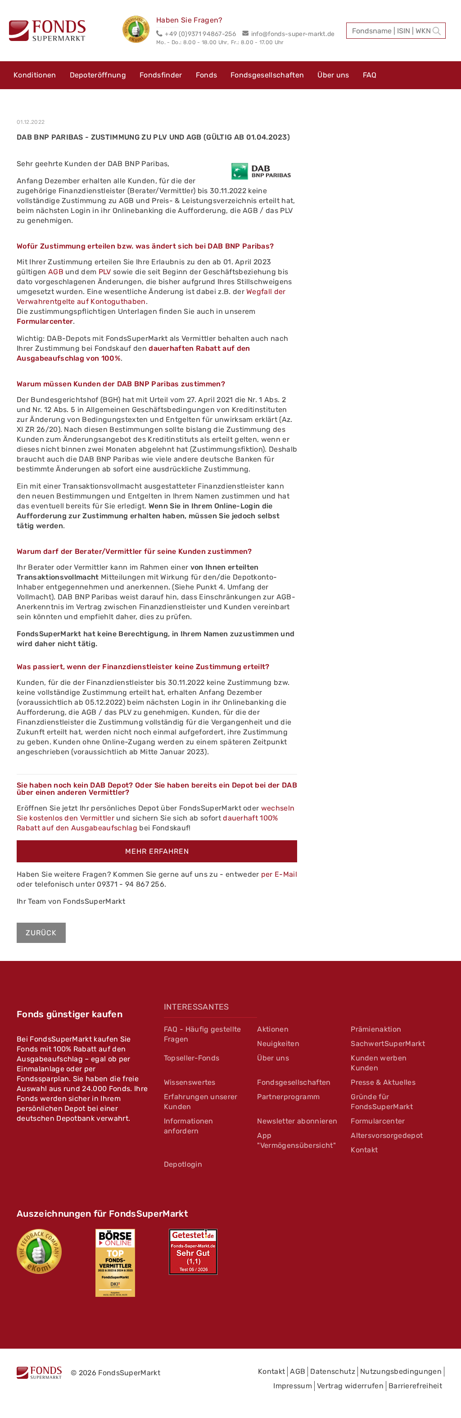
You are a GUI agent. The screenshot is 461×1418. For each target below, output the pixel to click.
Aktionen (273, 1029)
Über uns (333, 75)
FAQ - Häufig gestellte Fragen (202, 1034)
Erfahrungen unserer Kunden (201, 1101)
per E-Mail (279, 874)
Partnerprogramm (288, 1096)
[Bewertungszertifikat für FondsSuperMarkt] (139, 31)
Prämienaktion (376, 1029)
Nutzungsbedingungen (401, 1371)
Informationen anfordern (188, 1126)
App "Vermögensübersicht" (296, 1140)
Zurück (41, 933)
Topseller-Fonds (192, 1058)
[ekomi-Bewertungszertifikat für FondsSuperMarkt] (39, 1251)
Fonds (206, 75)
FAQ (370, 75)
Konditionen (35, 75)
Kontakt (364, 1150)
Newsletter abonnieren (297, 1121)
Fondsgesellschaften (267, 75)
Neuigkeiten (278, 1043)
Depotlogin (183, 1164)
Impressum (292, 1386)
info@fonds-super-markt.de (292, 34)
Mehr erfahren (157, 851)
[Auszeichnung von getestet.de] (193, 1252)
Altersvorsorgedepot (387, 1135)
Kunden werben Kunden (379, 1063)
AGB (56, 271)
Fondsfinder (161, 75)
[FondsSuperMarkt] (47, 32)
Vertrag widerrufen (350, 1386)
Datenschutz (332, 1371)
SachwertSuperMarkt (388, 1043)
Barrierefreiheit (415, 1386)
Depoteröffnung (98, 75)
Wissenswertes (190, 1082)
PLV (105, 271)
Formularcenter (45, 321)
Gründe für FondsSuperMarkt (382, 1101)
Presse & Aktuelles (383, 1082)
